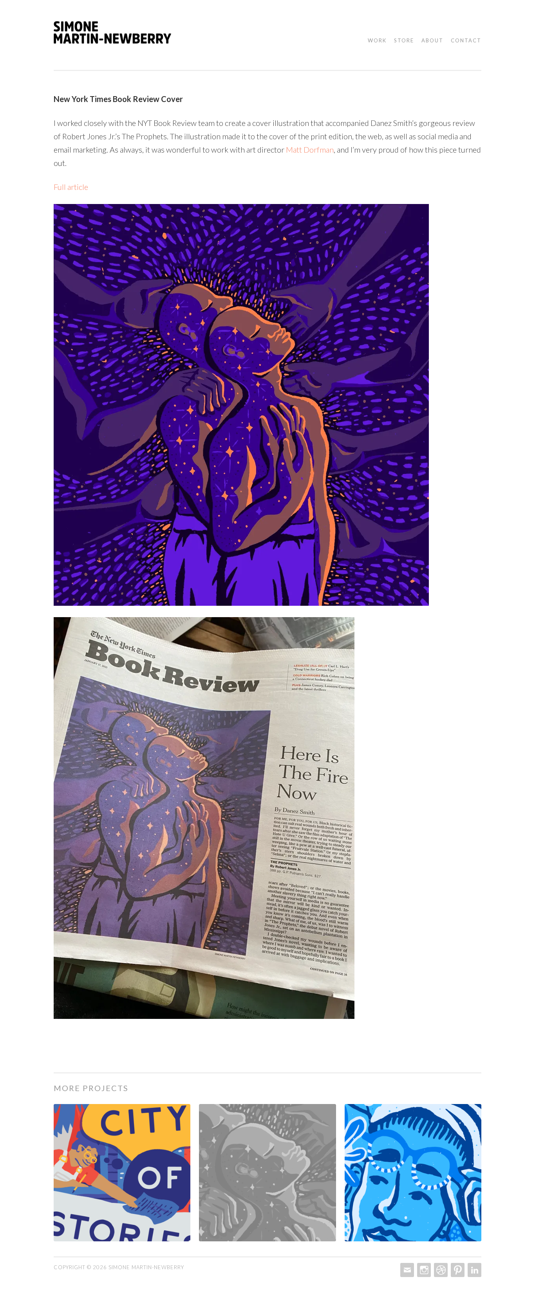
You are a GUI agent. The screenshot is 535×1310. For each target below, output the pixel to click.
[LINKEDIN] (473, 1270)
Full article (71, 186)
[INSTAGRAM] (423, 1270)
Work (377, 40)
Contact (466, 40)
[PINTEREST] (457, 1270)
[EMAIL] (406, 1270)
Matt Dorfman (310, 149)
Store (404, 40)
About (432, 40)
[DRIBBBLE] (440, 1270)
